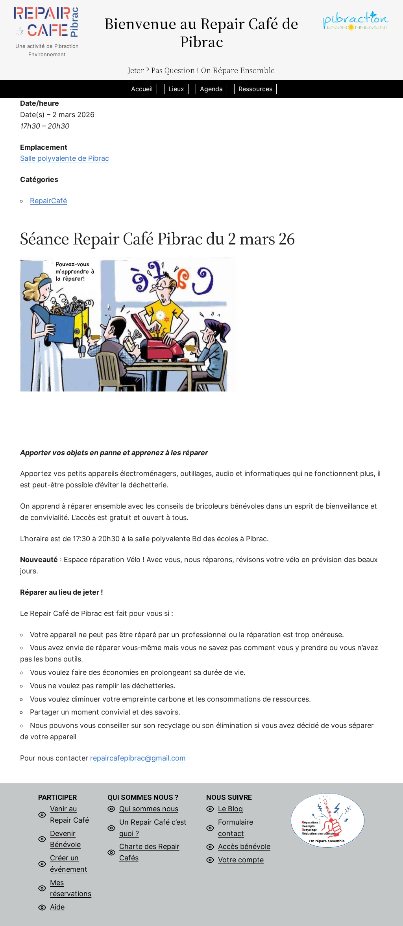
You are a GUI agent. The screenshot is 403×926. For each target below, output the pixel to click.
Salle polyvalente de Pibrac (64, 158)
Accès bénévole (244, 846)
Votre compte (241, 860)
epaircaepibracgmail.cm (138, 758)
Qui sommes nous (148, 809)
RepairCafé (48, 201)
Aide (57, 907)
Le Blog (230, 809)
